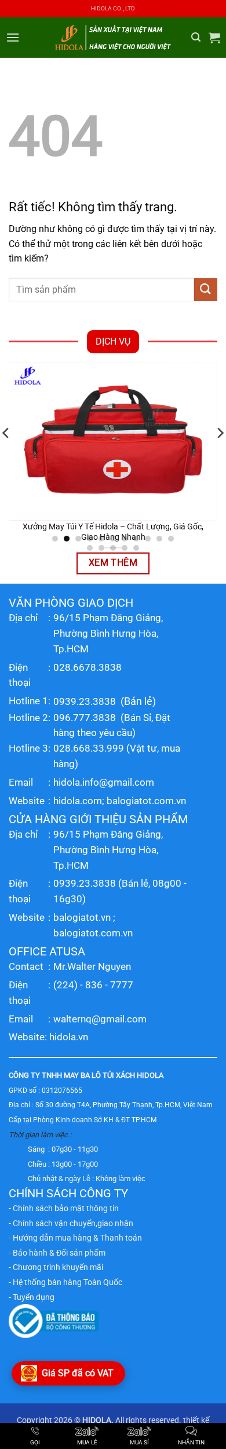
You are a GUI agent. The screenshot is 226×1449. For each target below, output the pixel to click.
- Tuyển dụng (31, 1297)
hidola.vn (68, 1037)
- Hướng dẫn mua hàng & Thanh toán (75, 1237)
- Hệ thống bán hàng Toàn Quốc (65, 1282)
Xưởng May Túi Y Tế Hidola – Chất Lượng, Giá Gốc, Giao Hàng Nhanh (113, 531)
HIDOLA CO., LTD (113, 8)
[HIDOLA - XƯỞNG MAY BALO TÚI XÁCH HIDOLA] (113, 37)
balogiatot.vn (82, 917)
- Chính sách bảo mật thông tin (64, 1208)
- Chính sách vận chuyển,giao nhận (71, 1223)
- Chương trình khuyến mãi (56, 1267)
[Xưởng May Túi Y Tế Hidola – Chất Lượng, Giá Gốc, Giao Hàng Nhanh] (113, 442)
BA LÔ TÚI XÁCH (108, 1075)
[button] (13, 37)
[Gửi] (205, 289)
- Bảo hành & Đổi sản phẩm (57, 1252)
